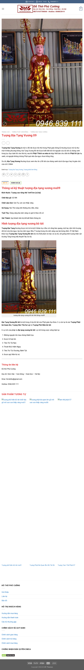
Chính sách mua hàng (10, 643)
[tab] (5, 182)
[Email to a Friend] (15, 174)
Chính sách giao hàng (10, 635)
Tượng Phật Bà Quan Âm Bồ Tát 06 (42, 565)
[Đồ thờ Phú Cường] (42, 9)
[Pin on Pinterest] (19, 174)
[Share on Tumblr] (27, 174)
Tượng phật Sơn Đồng (20, 132)
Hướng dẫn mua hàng (10, 613)
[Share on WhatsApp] (3, 174)
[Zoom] (4, 124)
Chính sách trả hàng (9, 639)
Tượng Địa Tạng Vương (38, 132)
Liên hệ (4, 596)
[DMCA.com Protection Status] (8, 655)
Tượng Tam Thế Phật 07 (66, 565)
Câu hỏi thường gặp (9, 622)
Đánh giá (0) (15, 183)
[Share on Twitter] (11, 174)
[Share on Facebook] (7, 174)
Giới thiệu (5, 592)
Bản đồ (4, 601)
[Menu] (3, 9)
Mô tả (5, 183)
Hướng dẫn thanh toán (10, 617)
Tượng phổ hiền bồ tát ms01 (12, 565)
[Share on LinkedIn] (23, 174)
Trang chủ (6, 132)
